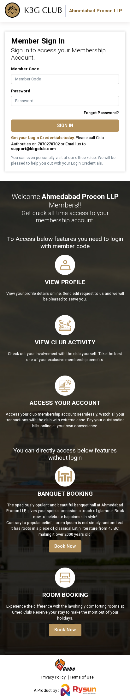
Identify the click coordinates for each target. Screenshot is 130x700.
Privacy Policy (53, 677)
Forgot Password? (101, 112)
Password (20, 91)
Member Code (25, 69)
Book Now (65, 546)
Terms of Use (82, 677)
